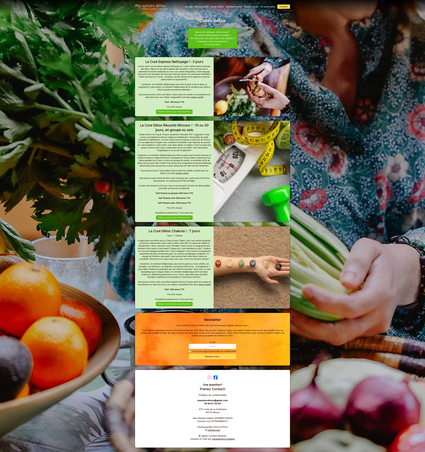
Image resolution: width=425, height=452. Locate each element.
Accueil (189, 6)
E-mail (212, 342)
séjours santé (197, 97)
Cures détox (217, 6)
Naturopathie (202, 6)
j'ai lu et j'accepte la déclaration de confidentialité (214, 351)
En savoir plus (268, 6)
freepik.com (214, 430)
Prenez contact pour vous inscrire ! (174, 112)
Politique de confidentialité (212, 395)
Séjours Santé (251, 6)
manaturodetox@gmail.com (212, 400)
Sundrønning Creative (223, 439)
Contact (284, 6)
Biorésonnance (233, 6)
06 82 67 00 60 (212, 403)
